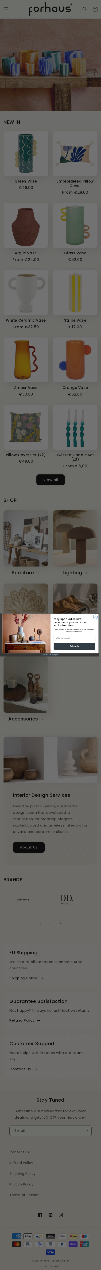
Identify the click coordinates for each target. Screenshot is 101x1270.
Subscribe (74, 646)
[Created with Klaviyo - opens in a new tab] (50, 654)
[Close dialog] (95, 617)
